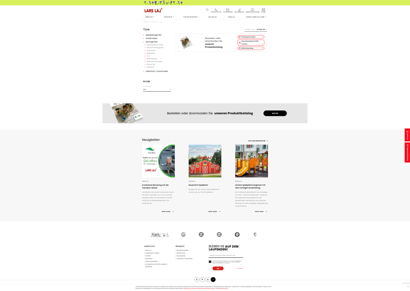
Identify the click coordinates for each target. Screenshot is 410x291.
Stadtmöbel (151, 38)
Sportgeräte (151, 41)
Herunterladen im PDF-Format (250, 42)
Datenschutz (224, 288)
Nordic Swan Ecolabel (255, 17)
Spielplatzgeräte (153, 35)
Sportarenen (151, 50)
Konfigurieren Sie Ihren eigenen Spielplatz (156, 265)
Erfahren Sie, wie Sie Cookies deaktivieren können (199, 288)
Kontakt (148, 256)
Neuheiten (148, 259)
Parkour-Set (151, 64)
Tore (148, 56)
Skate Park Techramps (154, 61)
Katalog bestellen (249, 37)
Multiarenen (151, 53)
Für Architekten (190, 17)
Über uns (149, 17)
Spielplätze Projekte (152, 253)
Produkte (168, 17)
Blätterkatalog (247, 48)
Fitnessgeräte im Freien (155, 45)
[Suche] (207, 9)
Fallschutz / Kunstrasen (157, 71)
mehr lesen (166, 211)
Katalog (231, 17)
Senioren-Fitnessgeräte (155, 48)
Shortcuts (149, 246)
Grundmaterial (147, 86)
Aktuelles (212, 17)
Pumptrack (150, 67)
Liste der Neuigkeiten (256, 141)
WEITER (275, 113)
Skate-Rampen (152, 59)
